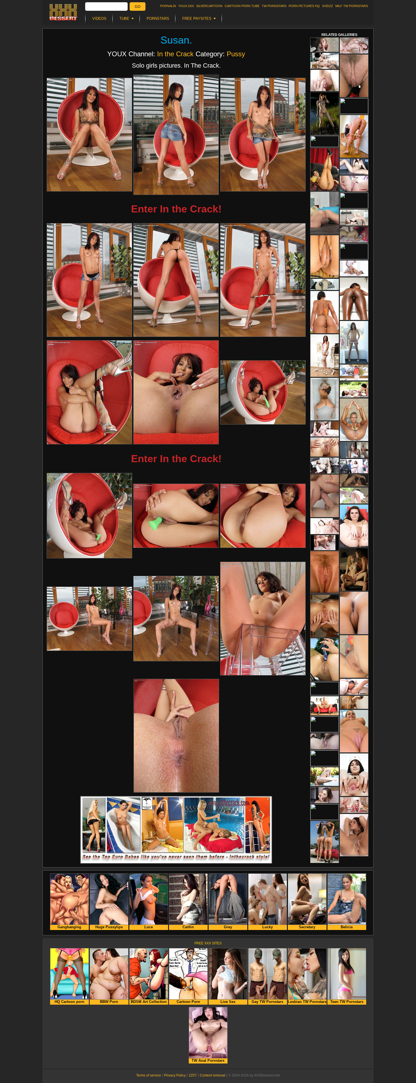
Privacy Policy (175, 1075)
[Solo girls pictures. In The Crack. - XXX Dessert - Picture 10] (89, 515)
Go (137, 7)
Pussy (236, 54)
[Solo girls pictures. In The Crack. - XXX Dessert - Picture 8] (176, 392)
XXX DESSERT (63, 12)
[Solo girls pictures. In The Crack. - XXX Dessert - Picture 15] (263, 618)
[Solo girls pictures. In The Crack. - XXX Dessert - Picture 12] (263, 516)
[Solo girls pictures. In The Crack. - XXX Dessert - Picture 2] (176, 135)
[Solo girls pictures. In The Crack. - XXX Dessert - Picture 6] (263, 280)
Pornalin (168, 6)
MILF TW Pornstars (351, 6)
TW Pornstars (274, 6)
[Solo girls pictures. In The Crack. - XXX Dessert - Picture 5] (176, 280)
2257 (193, 1075)
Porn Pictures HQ (304, 6)
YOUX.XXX (186, 6)
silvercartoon (209, 6)
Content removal (212, 1075)
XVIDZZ (327, 6)
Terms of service (148, 1075)
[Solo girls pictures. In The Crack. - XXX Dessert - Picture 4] (89, 280)
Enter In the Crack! (176, 209)
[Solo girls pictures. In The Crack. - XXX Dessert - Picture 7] (89, 392)
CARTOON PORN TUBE (242, 6)
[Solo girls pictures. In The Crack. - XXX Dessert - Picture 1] (89, 134)
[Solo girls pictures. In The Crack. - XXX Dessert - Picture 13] (89, 619)
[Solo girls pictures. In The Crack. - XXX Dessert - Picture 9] (263, 392)
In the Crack (175, 54)
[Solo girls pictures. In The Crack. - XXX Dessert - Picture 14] (176, 618)
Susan (174, 40)
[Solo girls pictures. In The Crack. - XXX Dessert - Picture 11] (176, 516)
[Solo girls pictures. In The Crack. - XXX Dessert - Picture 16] (176, 736)
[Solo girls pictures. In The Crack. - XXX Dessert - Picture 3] (263, 134)
